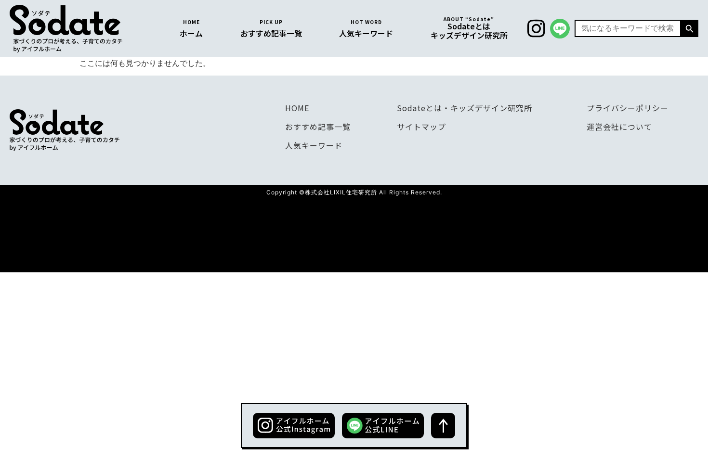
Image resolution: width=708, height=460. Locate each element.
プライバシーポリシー (628, 108)
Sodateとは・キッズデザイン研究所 (464, 108)
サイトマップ (421, 126)
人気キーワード (313, 145)
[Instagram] (536, 28)
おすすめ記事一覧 (318, 126)
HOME (297, 108)
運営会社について (619, 126)
